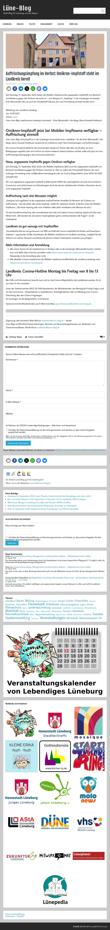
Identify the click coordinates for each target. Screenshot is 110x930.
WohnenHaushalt (88, 618)
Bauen (20, 600)
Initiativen (52, 604)
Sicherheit (87, 614)
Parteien (67, 611)
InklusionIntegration (69, 604)
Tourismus (34, 618)
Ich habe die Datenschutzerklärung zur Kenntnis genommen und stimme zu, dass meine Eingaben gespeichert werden (51, 431)
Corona (31, 336)
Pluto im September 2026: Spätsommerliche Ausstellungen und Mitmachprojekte (43, 508)
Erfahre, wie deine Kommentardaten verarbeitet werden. (80, 450)
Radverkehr (78, 611)
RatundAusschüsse (17, 614)
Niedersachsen (57, 611)
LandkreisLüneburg (39, 607)
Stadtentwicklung (17, 618)
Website (9, 414)
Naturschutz (45, 611)
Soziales (98, 614)
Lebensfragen (57, 608)
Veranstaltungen (52, 618)
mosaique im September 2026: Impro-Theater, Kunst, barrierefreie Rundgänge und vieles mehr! (49, 496)
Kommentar (12, 359)
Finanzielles (81, 600)
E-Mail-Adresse (13, 402)
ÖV (100, 618)
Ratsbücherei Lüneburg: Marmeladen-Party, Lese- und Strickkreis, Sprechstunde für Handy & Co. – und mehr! (54, 578)
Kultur (61, 24)
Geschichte (10, 604)
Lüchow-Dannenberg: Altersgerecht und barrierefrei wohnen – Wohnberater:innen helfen (52, 556)
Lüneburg (7, 24)
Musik (22, 611)
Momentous (101, 926)
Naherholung (30, 611)
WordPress (87, 926)
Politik (32, 24)
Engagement (46, 24)
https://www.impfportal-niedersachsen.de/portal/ (73, 252)
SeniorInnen (77, 614)
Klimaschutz (13, 607)
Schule (69, 614)
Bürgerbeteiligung (41, 601)
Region (20, 24)
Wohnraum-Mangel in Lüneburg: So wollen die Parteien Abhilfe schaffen (39, 502)
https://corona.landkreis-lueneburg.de (26, 262)
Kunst (25, 608)
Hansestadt (36, 604)
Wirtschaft (72, 618)
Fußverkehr (92, 601)
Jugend (83, 605)
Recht (32, 615)
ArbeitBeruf (10, 601)
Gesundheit (39, 336)
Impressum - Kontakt (14, 916)
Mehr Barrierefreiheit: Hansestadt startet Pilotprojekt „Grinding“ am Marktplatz (42, 505)
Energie (61, 601)
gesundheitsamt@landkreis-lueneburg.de (73, 303)
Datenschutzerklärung (15, 914)
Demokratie (53, 601)
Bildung (29, 600)
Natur (38, 611)
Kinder (90, 604)
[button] (8, 88)
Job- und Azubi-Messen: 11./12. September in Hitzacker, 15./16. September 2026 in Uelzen (47, 499)
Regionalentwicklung (45, 614)
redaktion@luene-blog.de (52, 320)
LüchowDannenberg (78, 608)
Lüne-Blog (17, 8)
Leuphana (66, 608)
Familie (69, 601)
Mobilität (12, 610)
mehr (15, 117)
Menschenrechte (90, 608)
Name (9, 390)
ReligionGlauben (61, 614)
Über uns (73, 24)
